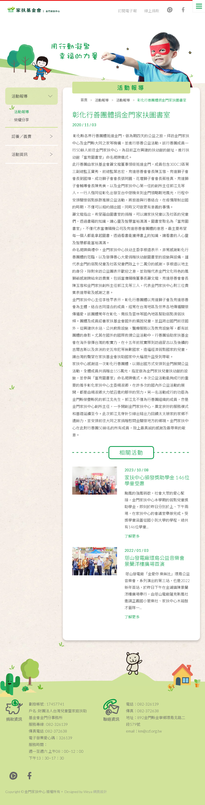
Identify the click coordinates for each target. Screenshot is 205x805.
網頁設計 (100, 792)
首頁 (84, 100)
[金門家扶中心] (27, 10)
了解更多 (132, 536)
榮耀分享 (21, 119)
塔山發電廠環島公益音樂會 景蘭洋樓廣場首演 (154, 561)
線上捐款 (151, 10)
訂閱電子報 (127, 10)
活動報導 (21, 111)
